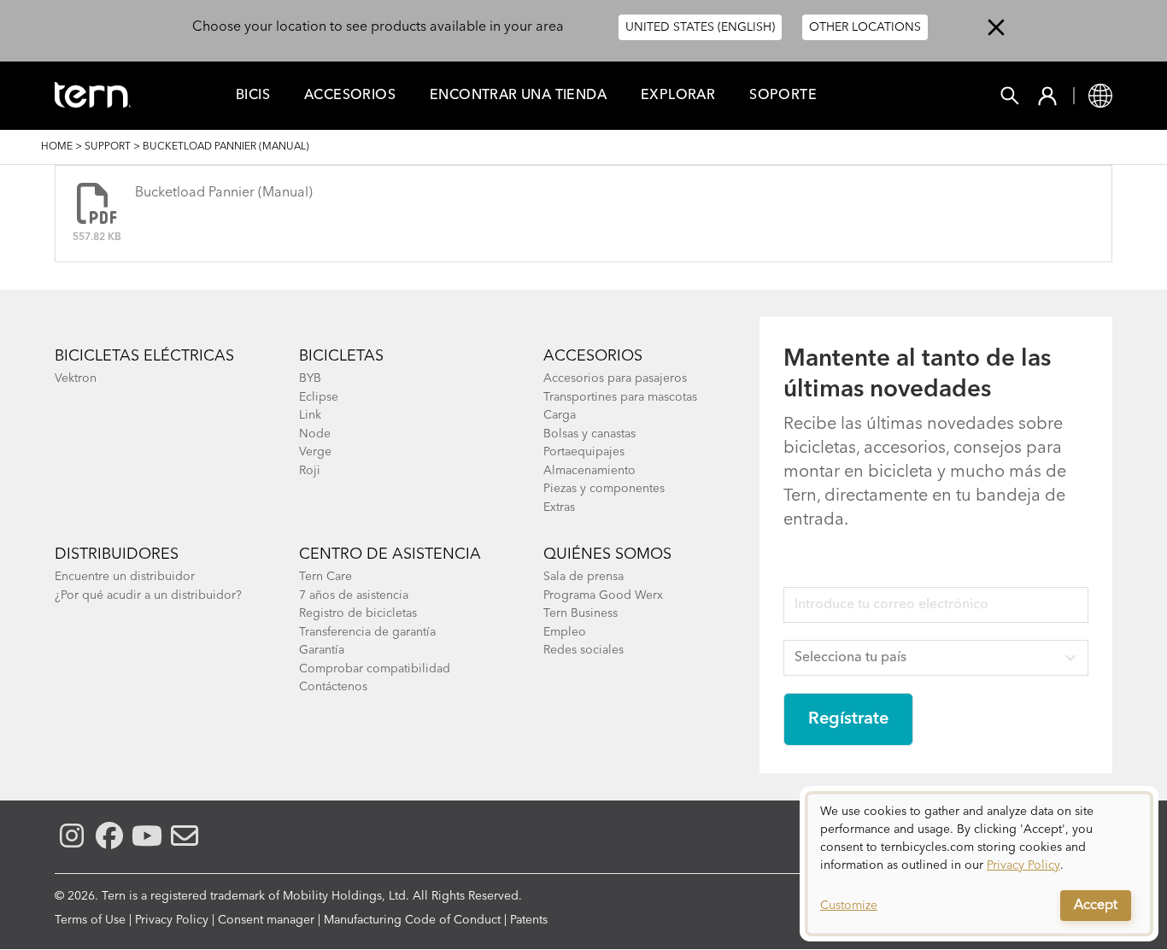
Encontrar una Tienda (518, 96)
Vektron (76, 378)
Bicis (253, 96)
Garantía (321, 650)
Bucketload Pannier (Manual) (224, 193)
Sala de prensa (583, 577)
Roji (309, 471)
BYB (310, 378)
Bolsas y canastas (589, 434)
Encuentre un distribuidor (125, 577)
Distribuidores (117, 554)
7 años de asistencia (353, 595)
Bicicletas (341, 356)
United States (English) (700, 27)
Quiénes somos (607, 554)
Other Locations (865, 27)
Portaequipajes (584, 452)
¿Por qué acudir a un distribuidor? (148, 595)
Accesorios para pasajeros (615, 378)
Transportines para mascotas (620, 397)
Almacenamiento (589, 471)
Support (108, 147)
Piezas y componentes (604, 489)
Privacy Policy (171, 920)
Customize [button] (848, 906)
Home (57, 147)
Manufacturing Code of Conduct (412, 920)
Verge (315, 452)
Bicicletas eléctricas (144, 356)
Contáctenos (333, 687)
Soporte (783, 96)
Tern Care (325, 577)
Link (310, 415)
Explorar (678, 96)
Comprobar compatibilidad (374, 669)
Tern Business (580, 613)
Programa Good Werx (603, 595)
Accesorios (350, 96)
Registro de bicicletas (358, 613)
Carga (559, 415)
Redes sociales (583, 650)
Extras (559, 507)
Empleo (564, 632)
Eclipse (318, 397)
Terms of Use (90, 920)
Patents (529, 920)
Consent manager (266, 920)
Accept (1095, 905)
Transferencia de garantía (367, 632)
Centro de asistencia (390, 554)
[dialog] (979, 864)
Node (315, 434)
